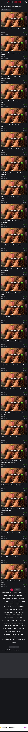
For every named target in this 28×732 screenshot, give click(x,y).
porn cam (8, 614)
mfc (20, 637)
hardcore (21, 606)
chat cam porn (6, 639)
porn (6, 603)
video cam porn (15, 601)
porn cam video (17, 614)
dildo (5, 595)
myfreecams (7, 606)
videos (12, 603)
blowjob (6, 598)
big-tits (21, 612)
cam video (7, 634)
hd (25, 592)
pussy (15, 592)
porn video (21, 639)
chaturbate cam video (18, 598)
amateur (6, 601)
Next (17, 589)
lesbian (22, 625)
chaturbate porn (17, 623)
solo (21, 592)
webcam (20, 631)
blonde (20, 634)
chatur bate (7, 625)
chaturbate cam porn (10, 612)
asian (15, 639)
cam (7, 609)
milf (20, 609)
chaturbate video (10, 631)
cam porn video (8, 617)
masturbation (20, 620)
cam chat (20, 595)
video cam (13, 642)
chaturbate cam (7, 592)
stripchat (5, 620)
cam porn (7, 623)
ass (14, 606)
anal (14, 634)
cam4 (12, 620)
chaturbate (19, 617)
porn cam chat (7, 628)
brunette (13, 609)
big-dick (15, 625)
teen (23, 601)
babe (15, 628)
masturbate (10, 637)
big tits (21, 628)
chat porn (12, 595)
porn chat (19, 603)
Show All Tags (14, 647)
